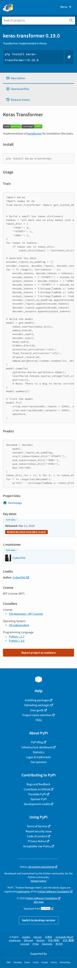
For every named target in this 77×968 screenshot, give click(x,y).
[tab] (38, 78)
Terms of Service (37, 826)
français (38, 937)
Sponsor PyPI (38, 799)
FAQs (39, 720)
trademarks (23, 891)
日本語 (48, 937)
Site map (39, 902)
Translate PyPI (37, 794)
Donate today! (39, 881)
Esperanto (47, 944)
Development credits (37, 804)
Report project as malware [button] (38, 653)
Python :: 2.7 (16, 636)
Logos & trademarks (38, 757)
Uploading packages (37, 705)
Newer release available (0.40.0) (26, 532)
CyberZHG (19, 577)
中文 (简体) (53, 940)
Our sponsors (39, 762)
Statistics (38, 752)
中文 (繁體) (68, 940)
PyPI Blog (37, 742)
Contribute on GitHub (37, 789)
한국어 (59, 944)
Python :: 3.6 (16, 641)
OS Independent (19, 625)
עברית (36, 944)
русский (24, 944)
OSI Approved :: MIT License (26, 614)
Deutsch (40, 940)
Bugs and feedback (38, 784)
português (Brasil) (64, 937)
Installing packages (37, 700)
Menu (63, 7)
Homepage (15, 503)
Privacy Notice (37, 841)
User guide (37, 710)
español (26, 937)
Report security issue (39, 831)
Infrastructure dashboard (37, 747)
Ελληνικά (28, 940)
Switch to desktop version (38, 920)
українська (15, 940)
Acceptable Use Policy (37, 846)
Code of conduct (37, 836)
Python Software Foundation (53, 891)
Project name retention (37, 715)
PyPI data (10, 520)
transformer (34, 133)
